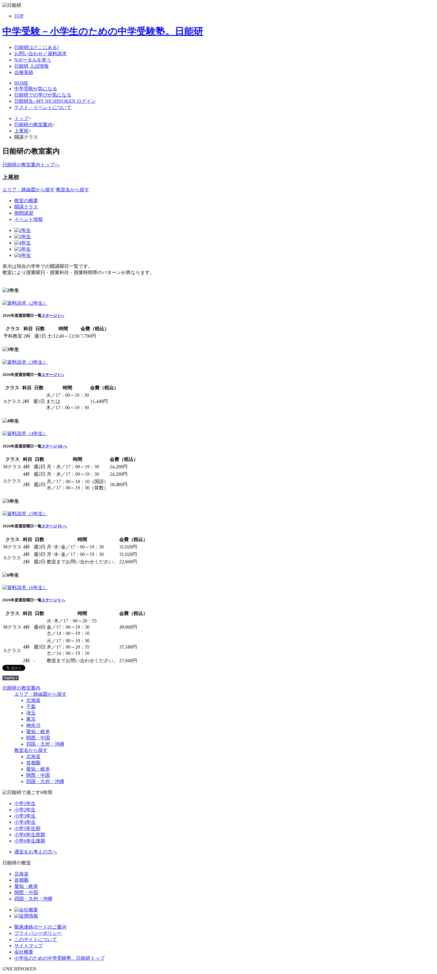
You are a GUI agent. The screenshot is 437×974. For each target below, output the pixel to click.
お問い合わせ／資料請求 (40, 53)
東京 (31, 719)
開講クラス (26, 206)
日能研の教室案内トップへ (30, 164)
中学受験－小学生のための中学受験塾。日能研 (102, 31)
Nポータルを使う (32, 59)
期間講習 (23, 213)
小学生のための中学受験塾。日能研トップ (59, 958)
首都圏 (33, 762)
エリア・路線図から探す (28, 189)
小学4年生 (25, 822)
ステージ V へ (53, 600)
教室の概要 (26, 200)
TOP (18, 15)
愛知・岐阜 (38, 731)
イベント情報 (28, 219)
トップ (21, 118)
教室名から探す (72, 189)
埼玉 (31, 712)
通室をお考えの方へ (35, 851)
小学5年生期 (27, 828)
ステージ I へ (53, 315)
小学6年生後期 (29, 840)
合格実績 (23, 72)
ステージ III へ (54, 446)
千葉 (31, 706)
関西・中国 (38, 737)
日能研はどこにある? (36, 47)
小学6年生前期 (29, 834)
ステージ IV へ (54, 526)
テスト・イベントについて (42, 107)
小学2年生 (25, 809)
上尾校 (21, 130)
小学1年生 (25, 803)
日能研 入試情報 (31, 66)
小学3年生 (25, 815)
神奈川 (33, 725)
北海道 (33, 700)
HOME (21, 83)
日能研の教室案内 (33, 124)
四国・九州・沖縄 (45, 744)
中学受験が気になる (35, 88)
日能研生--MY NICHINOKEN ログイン (55, 101)
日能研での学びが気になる (42, 94)
